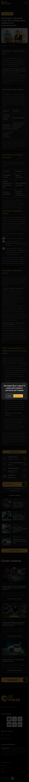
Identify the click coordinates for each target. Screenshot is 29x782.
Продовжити (18, 396)
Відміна (9, 396)
